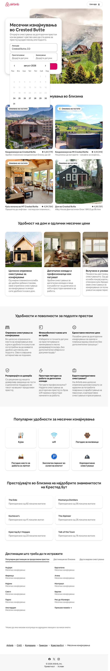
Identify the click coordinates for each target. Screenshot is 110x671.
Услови (61, 666)
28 (35, 98)
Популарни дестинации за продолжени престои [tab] (27, 559)
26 (25, 98)
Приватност (49, 666)
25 (19, 98)
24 (14, 98)
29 (40, 98)
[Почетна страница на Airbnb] (12, 4)
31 (14, 104)
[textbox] (21, 58)
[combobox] (33, 48)
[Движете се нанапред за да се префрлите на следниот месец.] (45, 66)
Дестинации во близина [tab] (64, 559)
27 (30, 98)
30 (46, 98)
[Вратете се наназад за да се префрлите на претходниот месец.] (14, 66)
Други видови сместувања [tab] (92, 559)
